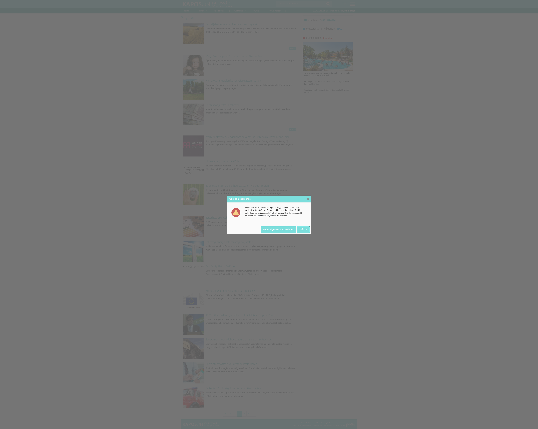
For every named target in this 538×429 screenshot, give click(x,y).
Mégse (303, 229)
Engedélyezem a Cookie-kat (278, 229)
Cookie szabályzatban (266, 215)
